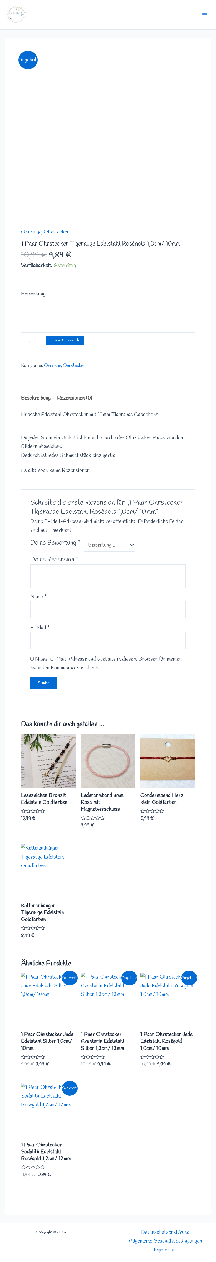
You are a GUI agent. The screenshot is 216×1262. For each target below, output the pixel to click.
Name (38, 596)
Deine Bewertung (55, 543)
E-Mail (40, 627)
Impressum (165, 1249)
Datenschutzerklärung (165, 1232)
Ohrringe (31, 232)
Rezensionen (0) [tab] (74, 398)
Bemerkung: (34, 293)
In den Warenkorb (65, 340)
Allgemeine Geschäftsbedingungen (165, 1241)
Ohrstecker (56, 232)
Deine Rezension (54, 560)
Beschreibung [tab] (36, 398)
